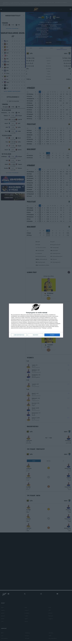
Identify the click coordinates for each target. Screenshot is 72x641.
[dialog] (36, 321)
